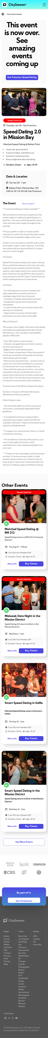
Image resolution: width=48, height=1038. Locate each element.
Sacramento (23, 950)
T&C (6, 950)
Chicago (21, 961)
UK (34, 941)
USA (35, 936)
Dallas (21, 989)
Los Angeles (23, 939)
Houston (22, 986)
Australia (37, 944)
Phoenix (22, 1003)
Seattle (21, 964)
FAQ (6, 958)
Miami (21, 972)
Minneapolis (23, 995)
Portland (22, 998)
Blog (6, 964)
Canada (36, 939)
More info (12, 564)
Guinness (8, 947)
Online (7, 941)
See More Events (24, 842)
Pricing (7, 961)
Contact (7, 953)
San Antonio (23, 992)
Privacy (7, 955)
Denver (21, 1000)
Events (7, 939)
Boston (21, 969)
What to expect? (28, 203)
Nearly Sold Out (14, 120)
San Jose (22, 953)
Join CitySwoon (24, 901)
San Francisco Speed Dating (22, 77)
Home (6, 936)
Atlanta (21, 1006)
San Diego (22, 941)
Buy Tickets (31, 564)
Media (6, 944)
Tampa (21, 981)
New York (22, 936)
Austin (21, 984)
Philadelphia (23, 967)
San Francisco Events (14, 14)
